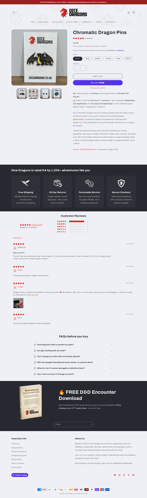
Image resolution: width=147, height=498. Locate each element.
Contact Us (15, 444)
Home (75, 149)
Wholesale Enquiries (19, 455)
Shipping (87, 46)
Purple (108, 58)
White (128, 58)
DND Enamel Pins (87, 149)
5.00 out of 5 (37, 225)
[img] (18, 244)
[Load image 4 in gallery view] (56, 93)
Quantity (76, 63)
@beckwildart (79, 119)
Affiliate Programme (19, 451)
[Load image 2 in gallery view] (33, 93)
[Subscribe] (91, 424)
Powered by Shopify (80, 493)
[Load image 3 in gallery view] (45, 93)
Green (97, 58)
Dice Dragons (69, 493)
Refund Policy (16, 459)
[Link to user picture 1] (18, 303)
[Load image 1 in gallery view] (22, 93)
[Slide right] (65, 93)
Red (118, 58)
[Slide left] (13, 93)
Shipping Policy (17, 448)
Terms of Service (17, 463)
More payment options (97, 88)
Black (77, 58)
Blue (87, 58)
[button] (13, 12)
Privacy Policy (16, 467)
